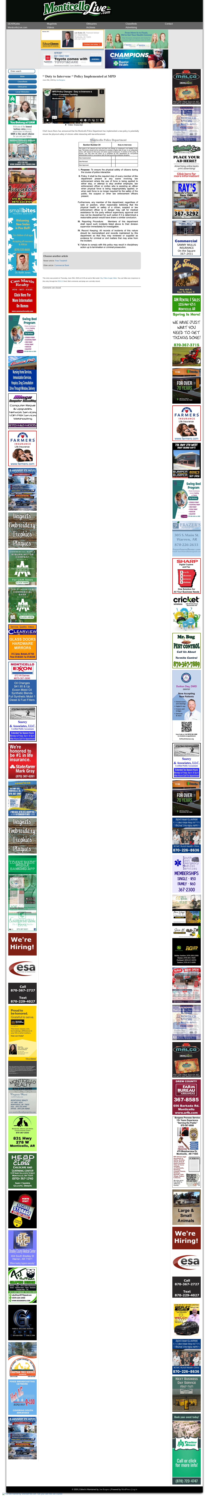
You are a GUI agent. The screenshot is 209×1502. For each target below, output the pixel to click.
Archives (90, 27)
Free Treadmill (61, 261)
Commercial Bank (61, 265)
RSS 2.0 (60, 281)
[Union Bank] (186, 141)
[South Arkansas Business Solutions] (186, 593)
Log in (134, 1489)
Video (115, 278)
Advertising (131, 27)
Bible (22, 76)
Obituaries (91, 24)
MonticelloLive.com (17, 27)
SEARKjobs (14, 24)
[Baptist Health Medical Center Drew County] (136, 68)
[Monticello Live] (73, 68)
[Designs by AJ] (22, 1302)
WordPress (126, 1489)
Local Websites (22, 92)
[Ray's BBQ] (186, 218)
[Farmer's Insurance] (22, 465)
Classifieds (131, 24)
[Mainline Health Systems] (136, 48)
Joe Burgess (60, 80)
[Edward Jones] (73, 48)
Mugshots (52, 24)
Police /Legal (108, 278)
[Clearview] (22, 659)
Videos (50, 27)
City (101, 278)
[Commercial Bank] (22, 930)
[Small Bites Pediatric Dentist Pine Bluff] (22, 275)
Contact (169, 24)
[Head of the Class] (22, 1188)
